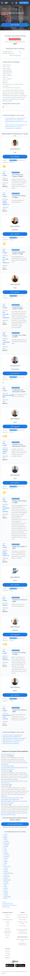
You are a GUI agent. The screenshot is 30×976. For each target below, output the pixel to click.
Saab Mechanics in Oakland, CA (15, 120)
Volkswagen (7, 896)
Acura (5, 834)
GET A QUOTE (24, 2)
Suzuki (6, 893)
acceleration (4, 799)
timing (7, 782)
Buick (5, 839)
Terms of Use (22, 925)
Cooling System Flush (5, 451)
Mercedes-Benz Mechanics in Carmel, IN (14, 738)
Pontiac (6, 881)
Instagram (7, 958)
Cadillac (6, 841)
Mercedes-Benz (8, 873)
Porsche (6, 883)
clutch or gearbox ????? (8, 754)
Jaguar (6, 861)
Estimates (7, 929)
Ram (5, 885)
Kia (5, 865)
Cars (7, 926)
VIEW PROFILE (15, 149)
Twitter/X (7, 955)
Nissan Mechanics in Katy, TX (14, 126)
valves (17, 781)
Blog (7, 937)
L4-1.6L (3, 782)
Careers (7, 922)
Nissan (6, 878)
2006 (14, 813)
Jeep (5, 863)
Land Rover (7, 866)
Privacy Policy (22, 919)
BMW (5, 838)
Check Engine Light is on (6, 202)
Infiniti (6, 858)
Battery (5, 605)
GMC (5, 851)
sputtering (16, 799)
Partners (7, 935)
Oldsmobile (7, 880)
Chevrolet (7, 843)
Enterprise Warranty (22, 917)
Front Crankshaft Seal (6, 342)
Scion (5, 890)
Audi (5, 836)
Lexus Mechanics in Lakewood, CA (15, 118)
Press (7, 917)
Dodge (6, 846)
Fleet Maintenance (7, 919)
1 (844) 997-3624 (7, 72)
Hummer (6, 854)
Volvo (5, 898)
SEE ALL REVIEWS (15, 55)
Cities (7, 924)
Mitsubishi (7, 876)
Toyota (6, 895)
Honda (6, 853)
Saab (5, 886)
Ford (5, 849)
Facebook (7, 951)
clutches (6, 766)
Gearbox (11, 766)
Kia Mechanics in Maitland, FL (14, 128)
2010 (17, 798)
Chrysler (6, 844)
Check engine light (6, 784)
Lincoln (6, 870)
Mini (2, 766)
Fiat (5, 848)
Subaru (6, 891)
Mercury (6, 875)
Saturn (6, 888)
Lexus (5, 868)
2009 (21, 781)
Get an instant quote (15, 824)
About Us (7, 915)
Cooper (25, 781)
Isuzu (5, 859)
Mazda (6, 871)
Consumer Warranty (22, 915)
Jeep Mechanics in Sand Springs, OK (16, 125)
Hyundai (6, 856)
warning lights (8, 813)
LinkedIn (7, 953)
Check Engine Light (10, 781)
